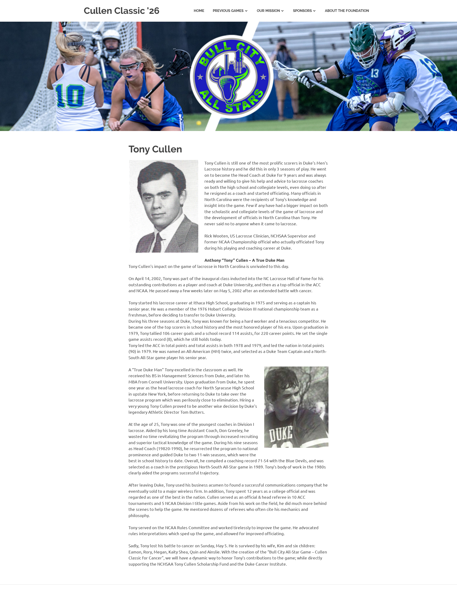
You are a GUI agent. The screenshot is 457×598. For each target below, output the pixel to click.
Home (199, 11)
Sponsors (302, 11)
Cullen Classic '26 (121, 10)
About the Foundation (347, 11)
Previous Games (228, 11)
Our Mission (268, 11)
